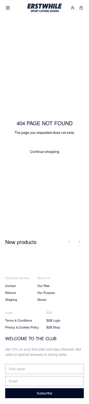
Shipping (11, 299)
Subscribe (44, 393)
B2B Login (53, 320)
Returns (10, 292)
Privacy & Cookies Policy (22, 327)
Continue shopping (44, 151)
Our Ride (43, 286)
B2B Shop (53, 327)
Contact (10, 286)
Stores (41, 299)
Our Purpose (46, 292)
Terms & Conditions (18, 320)
